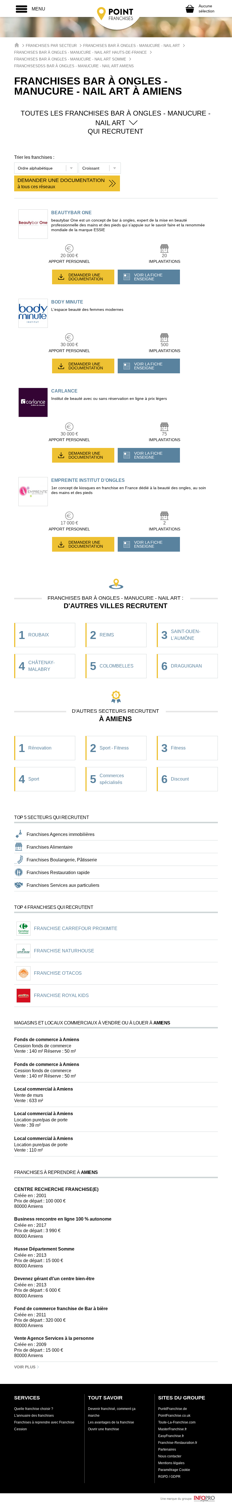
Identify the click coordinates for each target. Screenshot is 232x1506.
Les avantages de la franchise (111, 1422)
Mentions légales (171, 1463)
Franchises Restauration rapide (58, 872)
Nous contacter (169, 1456)
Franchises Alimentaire (50, 847)
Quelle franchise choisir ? (33, 1409)
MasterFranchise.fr (172, 1429)
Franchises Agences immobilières (60, 834)
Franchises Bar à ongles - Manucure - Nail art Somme (70, 59)
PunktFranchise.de (172, 1409)
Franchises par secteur (51, 46)
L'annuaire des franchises (34, 1416)
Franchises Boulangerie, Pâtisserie (62, 859)
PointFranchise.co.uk (174, 1416)
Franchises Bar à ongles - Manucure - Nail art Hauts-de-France (80, 52)
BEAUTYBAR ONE (71, 212)
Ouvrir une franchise (103, 1429)
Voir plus (25, 1367)
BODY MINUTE (67, 302)
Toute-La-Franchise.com (177, 1422)
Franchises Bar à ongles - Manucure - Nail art (131, 46)
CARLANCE (64, 391)
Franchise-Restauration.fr (177, 1443)
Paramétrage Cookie (174, 1470)
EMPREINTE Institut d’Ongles (88, 480)
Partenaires (167, 1449)
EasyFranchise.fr (171, 1436)
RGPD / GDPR (169, 1477)
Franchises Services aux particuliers (63, 885)
